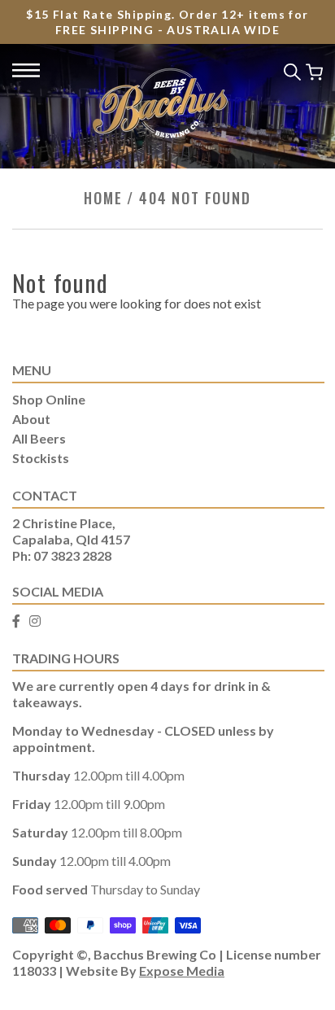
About (31, 418)
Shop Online (48, 399)
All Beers (39, 438)
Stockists (40, 458)
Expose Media (181, 970)
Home (103, 197)
